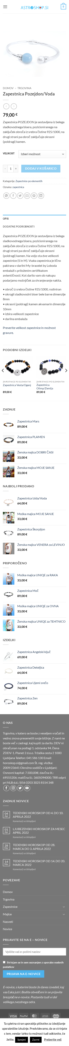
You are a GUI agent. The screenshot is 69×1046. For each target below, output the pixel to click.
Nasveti (8, 921)
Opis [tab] (6, 218)
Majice (7, 914)
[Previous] (3, 378)
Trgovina (24, 88)
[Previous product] (14, 106)
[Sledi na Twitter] (20, 788)
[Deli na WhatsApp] (6, 195)
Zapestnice (10, 906)
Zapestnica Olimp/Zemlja (44, 386)
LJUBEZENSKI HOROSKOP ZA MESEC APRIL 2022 (39, 830)
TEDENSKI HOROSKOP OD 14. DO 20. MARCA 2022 (39, 862)
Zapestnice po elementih (29, 181)
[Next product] (6, 106)
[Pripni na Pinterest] (34, 195)
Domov (8, 88)
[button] (5, 6)
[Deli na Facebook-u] (13, 195)
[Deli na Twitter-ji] (20, 195)
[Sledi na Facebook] (6, 788)
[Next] (66, 378)
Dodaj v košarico (41, 168)
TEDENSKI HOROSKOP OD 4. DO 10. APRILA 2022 (38, 814)
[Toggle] (64, 906)
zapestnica (18, 187)
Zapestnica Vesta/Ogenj (17, 385)
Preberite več (53, 1039)
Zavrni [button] (35, 1039)
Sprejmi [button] (21, 1039)
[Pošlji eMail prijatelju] (27, 195)
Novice (7, 929)
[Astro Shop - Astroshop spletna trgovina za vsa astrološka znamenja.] (34, 6)
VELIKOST (9, 153)
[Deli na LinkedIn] (41, 195)
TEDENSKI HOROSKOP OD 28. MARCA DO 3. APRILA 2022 (34, 846)
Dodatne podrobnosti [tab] (18, 226)
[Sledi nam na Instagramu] (13, 788)
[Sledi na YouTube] (27, 788)
